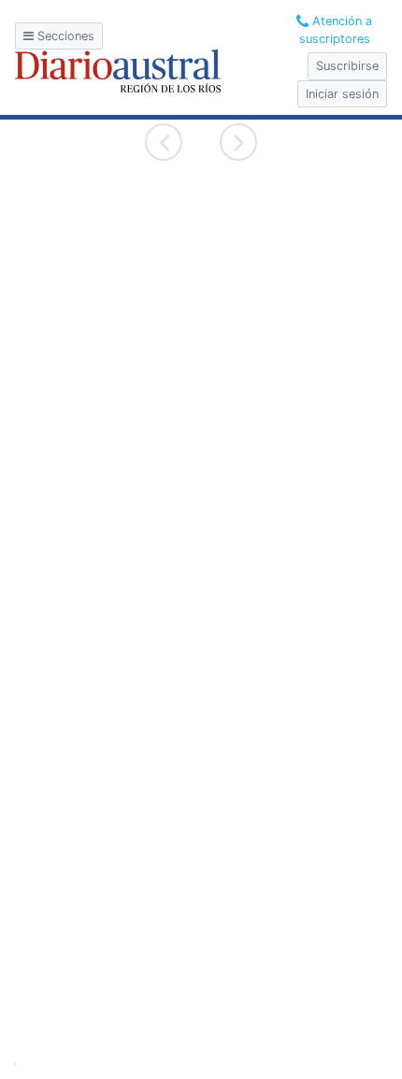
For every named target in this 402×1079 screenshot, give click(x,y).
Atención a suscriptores (336, 30)
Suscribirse (347, 66)
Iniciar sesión (342, 94)
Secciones (64, 36)
